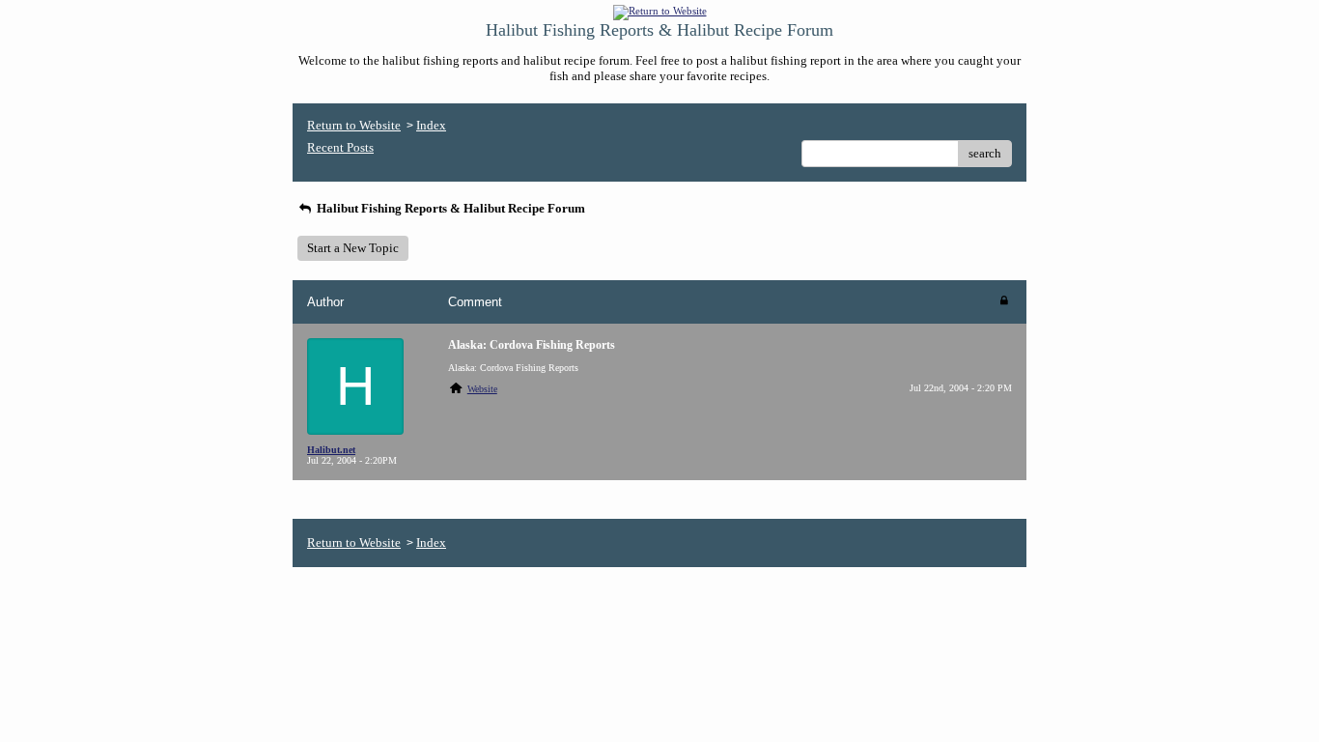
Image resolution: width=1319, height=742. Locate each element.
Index (431, 125)
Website (482, 389)
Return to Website (354, 125)
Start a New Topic (353, 248)
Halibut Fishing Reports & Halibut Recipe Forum (449, 208)
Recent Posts (340, 147)
